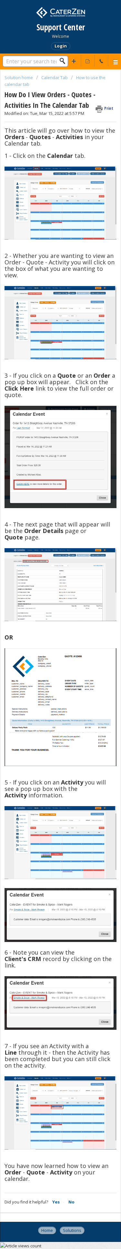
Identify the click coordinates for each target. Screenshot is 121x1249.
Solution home (19, 77)
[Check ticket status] (87, 61)
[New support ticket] (74, 61)
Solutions (72, 1230)
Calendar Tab (54, 77)
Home (47, 1230)
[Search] (64, 61)
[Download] (49, 638)
